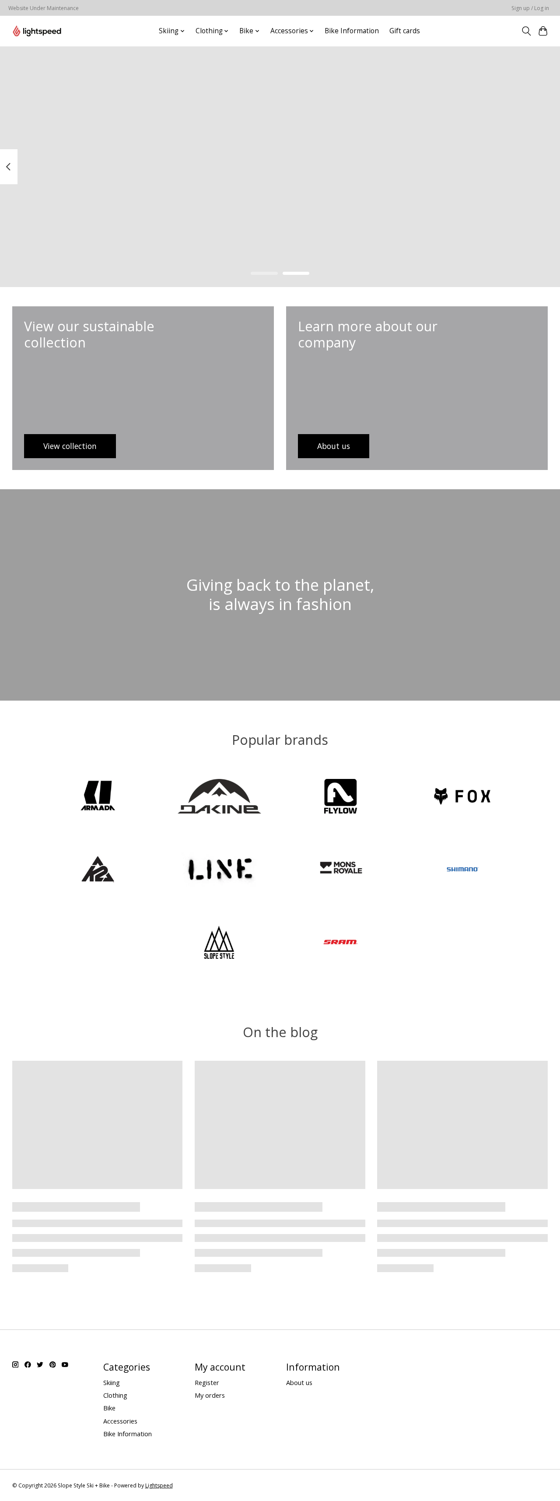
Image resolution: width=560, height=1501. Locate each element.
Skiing (111, 1382)
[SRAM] (341, 943)
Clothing (115, 1395)
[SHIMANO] (462, 870)
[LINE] (219, 870)
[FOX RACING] (462, 797)
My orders (210, 1395)
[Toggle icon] (526, 31)
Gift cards (404, 30)
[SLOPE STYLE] (219, 943)
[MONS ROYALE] (341, 870)
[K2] (98, 870)
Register (207, 1382)
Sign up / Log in (530, 8)
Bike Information (352, 30)
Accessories (120, 1421)
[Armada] (98, 797)
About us (299, 1382)
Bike (109, 1407)
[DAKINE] (219, 797)
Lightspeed (159, 1485)
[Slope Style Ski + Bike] (36, 31)
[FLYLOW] (341, 797)
